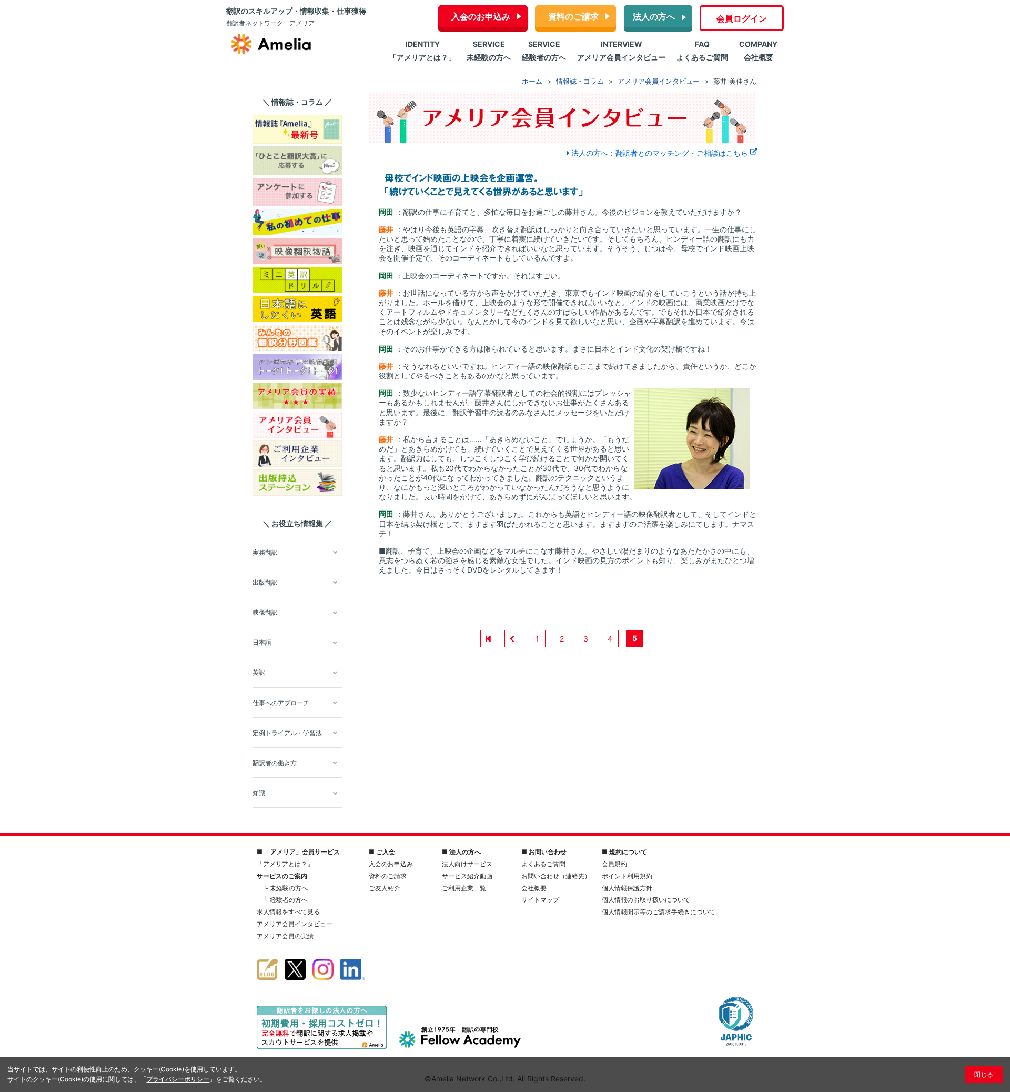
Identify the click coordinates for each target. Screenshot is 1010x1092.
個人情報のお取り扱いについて (646, 900)
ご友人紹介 (384, 888)
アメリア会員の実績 (285, 936)
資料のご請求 (573, 16)
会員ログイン (741, 18)
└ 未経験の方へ (286, 888)
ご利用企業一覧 (464, 888)
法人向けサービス (467, 864)
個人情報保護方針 (627, 888)
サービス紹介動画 (467, 876)
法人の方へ (654, 16)
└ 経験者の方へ (286, 900)
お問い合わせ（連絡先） (556, 876)
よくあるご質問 (543, 864)
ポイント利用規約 (627, 876)
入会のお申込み (480, 16)
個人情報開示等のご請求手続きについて (658, 912)
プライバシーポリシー (177, 1079)
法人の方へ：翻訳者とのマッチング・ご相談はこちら (659, 152)
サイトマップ (540, 900)
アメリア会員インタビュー (294, 924)
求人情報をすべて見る (288, 912)
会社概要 (534, 888)
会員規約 (614, 864)
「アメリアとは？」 (285, 864)
